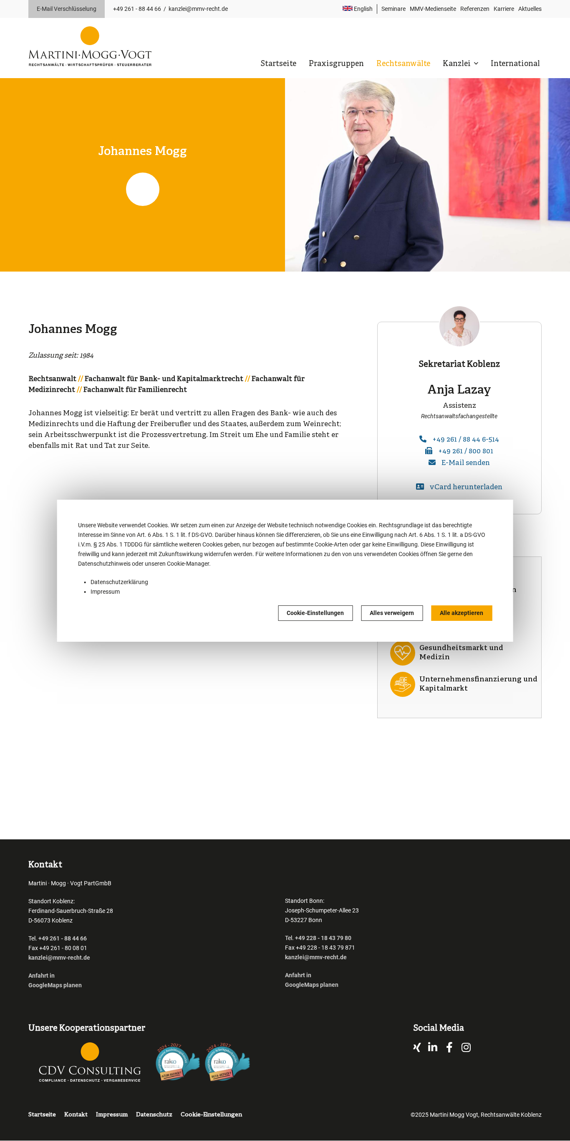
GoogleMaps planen (55, 985)
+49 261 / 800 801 (465, 451)
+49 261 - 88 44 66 (137, 8)
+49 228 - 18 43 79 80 (323, 938)
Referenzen (474, 8)
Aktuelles (530, 8)
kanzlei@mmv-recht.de (198, 8)
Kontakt (76, 1114)
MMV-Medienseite (433, 8)
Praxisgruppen (336, 64)
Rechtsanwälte (403, 64)
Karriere (504, 8)
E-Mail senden (465, 463)
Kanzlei (457, 64)
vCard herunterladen (466, 487)
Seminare (393, 8)
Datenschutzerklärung (119, 582)
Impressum (105, 591)
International (515, 64)
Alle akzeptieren (461, 613)
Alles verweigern (392, 613)
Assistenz (459, 406)
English (363, 8)
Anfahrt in (41, 975)
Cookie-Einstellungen (315, 613)
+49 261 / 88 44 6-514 (465, 439)
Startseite (278, 64)
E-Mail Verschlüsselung (66, 8)
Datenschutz (154, 1114)
